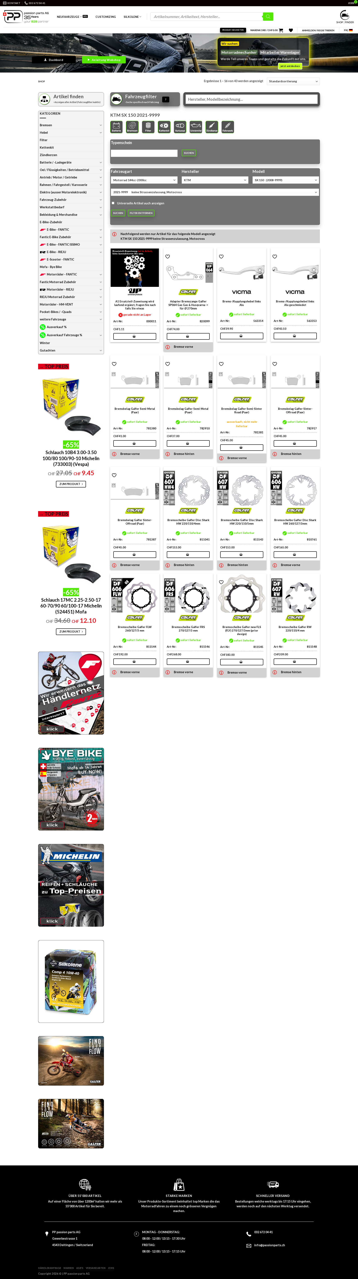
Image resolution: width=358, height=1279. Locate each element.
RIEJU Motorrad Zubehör (57, 297)
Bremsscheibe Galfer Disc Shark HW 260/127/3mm (295, 521)
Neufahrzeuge (68, 16)
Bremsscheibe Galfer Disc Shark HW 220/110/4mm (188, 521)
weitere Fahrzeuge (53, 319)
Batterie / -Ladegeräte (55, 162)
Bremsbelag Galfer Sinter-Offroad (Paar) (295, 410)
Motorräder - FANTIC (62, 274)
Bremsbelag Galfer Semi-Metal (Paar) (135, 410)
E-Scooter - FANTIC (60, 259)
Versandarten (96, 1268)
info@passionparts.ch (269, 1245)
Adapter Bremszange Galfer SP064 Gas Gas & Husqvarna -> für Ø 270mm (188, 305)
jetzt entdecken (290, 66)
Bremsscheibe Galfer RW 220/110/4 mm (295, 628)
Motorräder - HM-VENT (56, 304)
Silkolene (131, 16)
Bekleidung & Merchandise (58, 214)
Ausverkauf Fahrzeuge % (64, 335)
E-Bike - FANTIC (58, 229)
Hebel (44, 132)
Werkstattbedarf (52, 207)
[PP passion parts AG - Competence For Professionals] (26, 16)
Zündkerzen (48, 155)
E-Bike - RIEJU (56, 252)
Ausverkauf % (57, 327)
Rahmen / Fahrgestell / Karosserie (63, 185)
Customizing (106, 16)
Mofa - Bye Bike (51, 267)
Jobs (111, 1268)
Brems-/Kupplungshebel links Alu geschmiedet (295, 303)
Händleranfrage (49, 1268)
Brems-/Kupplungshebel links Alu (242, 303)
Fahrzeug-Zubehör (53, 199)
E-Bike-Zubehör (51, 222)
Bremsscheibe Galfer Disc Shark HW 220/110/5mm (242, 521)
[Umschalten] (100, 125)
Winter (45, 343)
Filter (43, 140)
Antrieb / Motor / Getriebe (58, 177)
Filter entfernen (141, 213)
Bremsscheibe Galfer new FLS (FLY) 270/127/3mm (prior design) (242, 630)
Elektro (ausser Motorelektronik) (63, 192)
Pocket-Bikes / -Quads (55, 312)
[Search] (268, 16)
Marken (69, 1268)
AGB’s (79, 1268)
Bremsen (46, 125)
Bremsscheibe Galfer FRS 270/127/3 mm (188, 628)
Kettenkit (47, 147)
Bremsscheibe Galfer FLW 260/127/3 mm (135, 628)
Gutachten (47, 350)
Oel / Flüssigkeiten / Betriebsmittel (64, 170)
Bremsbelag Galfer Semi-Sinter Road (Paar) (241, 410)
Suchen (189, 153)
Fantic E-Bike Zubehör (55, 237)
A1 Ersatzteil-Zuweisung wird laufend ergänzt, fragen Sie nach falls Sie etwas (135, 305)
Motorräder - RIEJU (60, 289)
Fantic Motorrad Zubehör (58, 282)
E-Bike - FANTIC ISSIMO (63, 244)
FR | (346, 30)
